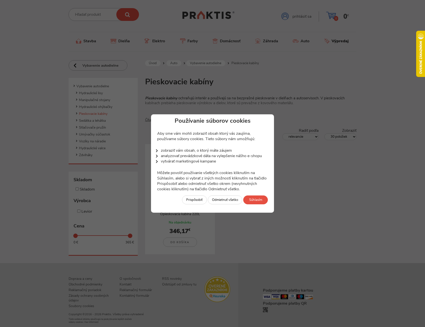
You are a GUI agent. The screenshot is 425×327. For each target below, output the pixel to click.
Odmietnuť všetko (225, 200)
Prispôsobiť (194, 200)
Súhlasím (255, 200)
